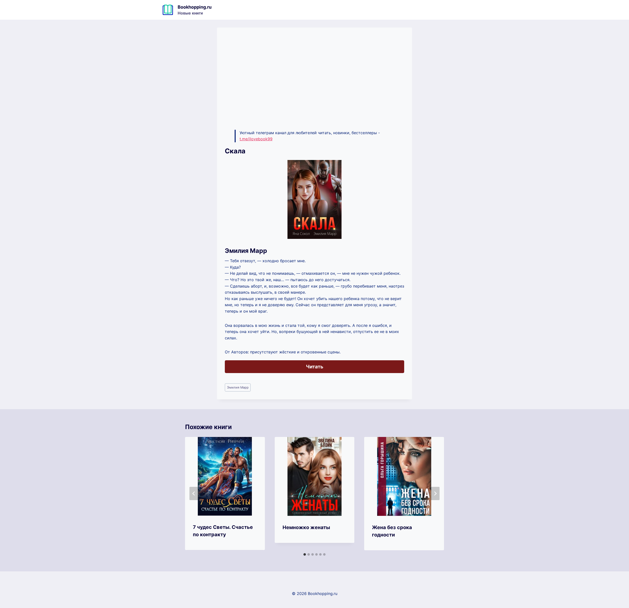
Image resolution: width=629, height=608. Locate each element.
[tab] (304, 554)
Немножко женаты (306, 527)
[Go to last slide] (193, 493)
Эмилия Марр (238, 387)
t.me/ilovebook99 (256, 138)
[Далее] (435, 493)
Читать (314, 367)
